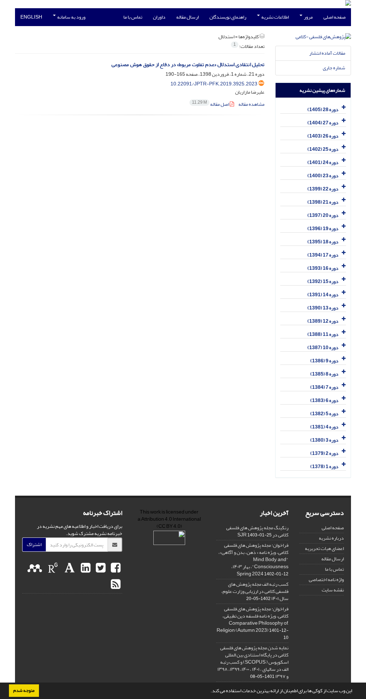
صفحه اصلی (334, 17)
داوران (159, 17)
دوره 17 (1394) (322, 255)
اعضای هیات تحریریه (324, 548)
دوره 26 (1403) (322, 136)
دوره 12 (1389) (322, 321)
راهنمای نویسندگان (227, 17)
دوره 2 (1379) (324, 453)
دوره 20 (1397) (322, 215)
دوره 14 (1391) (322, 294)
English (31, 17)
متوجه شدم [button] (24, 690)
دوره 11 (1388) (322, 334)
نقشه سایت (333, 590)
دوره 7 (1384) (324, 387)
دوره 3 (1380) (324, 440)
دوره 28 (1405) (322, 109)
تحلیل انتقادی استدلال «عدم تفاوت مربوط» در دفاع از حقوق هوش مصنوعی (188, 64)
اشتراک (34, 544)
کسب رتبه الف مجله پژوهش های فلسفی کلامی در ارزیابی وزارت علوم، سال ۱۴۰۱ (254, 591)
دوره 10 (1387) (322, 347)
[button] (209, 691)
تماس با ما (132, 17)
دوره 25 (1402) (322, 149)
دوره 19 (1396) (322, 228)
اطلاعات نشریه (275, 17)
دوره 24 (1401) (322, 162)
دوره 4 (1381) (324, 427)
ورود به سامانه (70, 17)
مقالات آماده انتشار (327, 53)
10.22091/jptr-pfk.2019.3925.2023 (213, 84)
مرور (308, 17)
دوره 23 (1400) (322, 175)
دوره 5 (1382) (324, 413)
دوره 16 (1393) (322, 268)
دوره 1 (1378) (324, 466)
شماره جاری (334, 68)
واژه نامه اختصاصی (326, 579)
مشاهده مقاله (251, 104)
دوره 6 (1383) (324, 400)
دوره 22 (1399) (322, 189)
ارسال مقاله (187, 17)
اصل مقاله (211, 104)
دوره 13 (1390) (322, 308)
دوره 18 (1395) (322, 242)
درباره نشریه (331, 538)
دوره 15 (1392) (322, 281)
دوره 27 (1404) (322, 123)
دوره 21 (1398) (322, 202)
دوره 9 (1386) (324, 361)
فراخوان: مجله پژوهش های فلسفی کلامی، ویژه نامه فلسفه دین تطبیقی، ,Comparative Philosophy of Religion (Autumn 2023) (252, 619)
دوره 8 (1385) (324, 374)
